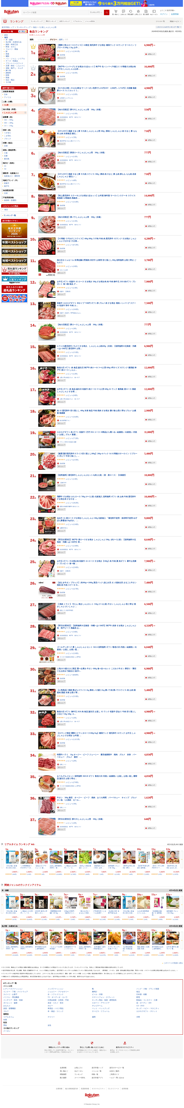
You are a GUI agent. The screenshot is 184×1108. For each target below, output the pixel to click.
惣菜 (7, 54)
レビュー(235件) (72, 460)
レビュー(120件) (72, 524)
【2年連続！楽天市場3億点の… (99, 948)
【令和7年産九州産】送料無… (143, 867)
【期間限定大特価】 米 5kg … (55, 912)
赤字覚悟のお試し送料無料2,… (157, 948)
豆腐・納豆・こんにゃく (15, 66)
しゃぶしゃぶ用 (10, 113)
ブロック (7, 139)
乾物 (7, 78)
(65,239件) (103, 919)
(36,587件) (103, 955)
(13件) (72, 955)
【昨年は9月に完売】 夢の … (129, 867)
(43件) (58, 919)
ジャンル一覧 (160, 21)
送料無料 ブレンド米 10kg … (114, 867)
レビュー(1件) (71, 718)
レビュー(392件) (72, 503)
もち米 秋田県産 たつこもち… (143, 912)
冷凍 (6, 146)
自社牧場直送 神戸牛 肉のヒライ (70, 117)
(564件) (87, 919)
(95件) (116, 955)
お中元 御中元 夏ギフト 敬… (172, 948)
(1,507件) (175, 874)
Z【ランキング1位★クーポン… (113, 948)
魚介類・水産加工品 (13, 42)
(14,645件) (45, 955)
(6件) (43, 874)
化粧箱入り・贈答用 (12, 176)
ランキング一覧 (10, 215)
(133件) (29, 874)
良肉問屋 (62, 55)
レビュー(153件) (72, 352)
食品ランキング (38, 31)
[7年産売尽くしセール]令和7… (99, 912)
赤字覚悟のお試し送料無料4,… (40, 948)
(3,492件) (175, 955)
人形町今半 (63, 482)
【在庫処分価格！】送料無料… (157, 913)
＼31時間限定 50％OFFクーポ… (26, 867)
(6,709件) (73, 874)
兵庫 (6, 156)
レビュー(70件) (71, 632)
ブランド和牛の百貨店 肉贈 (68, 442)
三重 (6, 153)
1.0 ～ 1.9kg (8, 126)
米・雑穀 (9, 40)
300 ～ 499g (8, 123)
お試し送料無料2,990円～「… (26, 948)
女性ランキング (64, 21)
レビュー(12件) (71, 374)
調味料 (8, 73)
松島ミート (63, 764)
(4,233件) (117, 874)
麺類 (7, 56)
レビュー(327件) (72, 589)
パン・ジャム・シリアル (15, 59)
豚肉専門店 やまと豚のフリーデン (70, 141)
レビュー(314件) (72, 202)
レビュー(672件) (72, 245)
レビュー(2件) (71, 761)
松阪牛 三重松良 (65, 291)
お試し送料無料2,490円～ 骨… (56, 867)
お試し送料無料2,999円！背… (85, 948)
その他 (8, 82)
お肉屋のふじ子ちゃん (66, 98)
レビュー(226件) (72, 567)
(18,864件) (15, 955)
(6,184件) (117, 919)
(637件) (14, 919)
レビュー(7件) (71, 137)
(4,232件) (175, 919)
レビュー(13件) (71, 288)
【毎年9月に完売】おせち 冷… (172, 867)
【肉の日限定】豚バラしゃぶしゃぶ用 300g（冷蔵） (79, 217)
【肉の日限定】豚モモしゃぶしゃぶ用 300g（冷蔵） (79, 109)
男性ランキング (51, 21)
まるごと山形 (64, 270)
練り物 (8, 70)
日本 (6, 94)
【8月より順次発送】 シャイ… (85, 867)
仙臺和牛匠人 (64, 528)
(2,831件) (131, 955)
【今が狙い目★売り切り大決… (11, 867)
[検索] (106, 12)
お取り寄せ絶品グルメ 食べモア (70, 377)
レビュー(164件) (72, 417)
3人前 (6, 105)
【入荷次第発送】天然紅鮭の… (127, 949)
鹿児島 (6, 159)
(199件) (160, 919)
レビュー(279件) (72, 782)
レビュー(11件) (71, 114)
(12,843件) (59, 955)
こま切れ (7, 136)
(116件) (131, 919)
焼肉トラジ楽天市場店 (66, 610)
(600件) (87, 874)
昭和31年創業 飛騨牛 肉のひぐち (69, 506)
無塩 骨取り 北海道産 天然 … (143, 948)
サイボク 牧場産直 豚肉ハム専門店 (70, 657)
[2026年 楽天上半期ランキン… (41, 912)
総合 (6, 35)
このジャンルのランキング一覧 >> (168, 27)
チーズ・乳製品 (12, 61)
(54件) (101, 874)
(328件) (73, 919)
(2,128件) (161, 955)
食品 (35, 27)
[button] (123, 12)
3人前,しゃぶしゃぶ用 (47, 27)
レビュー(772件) (72, 438)
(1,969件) (146, 955)
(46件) (131, 874)
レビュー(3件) (71, 329)
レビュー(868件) (72, 675)
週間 (61, 40)
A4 (5, 169)
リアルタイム (77, 21)
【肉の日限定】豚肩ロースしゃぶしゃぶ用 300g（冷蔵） (81, 152)
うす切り (7, 133)
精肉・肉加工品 (12, 44)
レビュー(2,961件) (73, 51)
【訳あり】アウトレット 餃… (40, 867)
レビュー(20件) (71, 395)
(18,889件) (59, 874)
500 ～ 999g (8, 120)
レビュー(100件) (72, 309)
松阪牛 (6, 183)
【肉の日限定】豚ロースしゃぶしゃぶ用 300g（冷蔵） (80, 324)
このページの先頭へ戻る (173, 963)
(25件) (145, 919)
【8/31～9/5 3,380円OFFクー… (158, 867)
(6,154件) (44, 919)
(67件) (160, 874)
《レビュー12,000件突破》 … (56, 948)
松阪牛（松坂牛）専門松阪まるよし (70, 313)
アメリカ (7, 97)
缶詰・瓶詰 (10, 80)
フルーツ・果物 (12, 49)
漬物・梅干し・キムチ (14, 68)
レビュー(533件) (72, 696)
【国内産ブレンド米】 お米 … (99, 867)
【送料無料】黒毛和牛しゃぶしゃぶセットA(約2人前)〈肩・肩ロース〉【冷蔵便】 (92, 475)
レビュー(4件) (71, 180)
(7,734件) (88, 955)
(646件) (14, 874)
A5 (5, 166)
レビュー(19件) (71, 266)
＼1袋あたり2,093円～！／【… (70, 867)
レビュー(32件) (71, 94)
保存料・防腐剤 (10, 200)
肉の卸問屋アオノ (65, 420)
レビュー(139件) (72, 546)
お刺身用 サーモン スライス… (70, 948)
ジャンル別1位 (90, 21)
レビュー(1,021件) (73, 739)
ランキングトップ (37, 21)
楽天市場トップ (8, 27)
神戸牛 (6, 186)
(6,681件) (29, 919)
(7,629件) (146, 874)
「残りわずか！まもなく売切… (84, 912)
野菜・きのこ (11, 47)
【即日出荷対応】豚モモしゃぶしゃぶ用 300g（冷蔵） (80, 819)
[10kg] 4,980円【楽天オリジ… (70, 912)
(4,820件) (29, 955)
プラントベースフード (14, 63)
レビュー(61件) (71, 73)
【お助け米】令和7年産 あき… (113, 912)
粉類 (7, 75)
